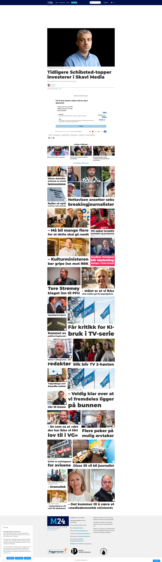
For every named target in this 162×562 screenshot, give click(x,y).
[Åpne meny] (113, 3)
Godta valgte (19, 558)
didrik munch (65, 135)
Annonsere (62, 2)
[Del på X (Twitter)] (51, 138)
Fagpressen (88, 543)
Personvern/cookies (52, 529)
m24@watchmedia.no (84, 536)
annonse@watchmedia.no (83, 533)
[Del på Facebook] (49, 138)
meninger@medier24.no (81, 530)
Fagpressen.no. (6, 552)
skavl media (74, 135)
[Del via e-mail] (53, 138)
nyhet (50, 135)
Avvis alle (27, 558)
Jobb (56, 2)
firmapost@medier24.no (77, 541)
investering (57, 135)
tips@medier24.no (78, 528)
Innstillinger (156, 560)
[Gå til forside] (50, 3)
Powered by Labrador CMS (81, 560)
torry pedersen (90, 135)
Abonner (74, 2)
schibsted (81, 135)
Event (67, 2)
